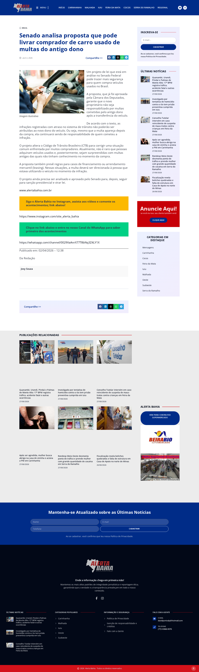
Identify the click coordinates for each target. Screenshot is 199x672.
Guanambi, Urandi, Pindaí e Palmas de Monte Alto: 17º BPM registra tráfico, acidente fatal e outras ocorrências (163, 84)
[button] (109, 57)
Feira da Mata (112, 7)
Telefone (162, 626)
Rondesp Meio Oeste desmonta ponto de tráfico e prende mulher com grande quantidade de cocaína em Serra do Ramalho (164, 163)
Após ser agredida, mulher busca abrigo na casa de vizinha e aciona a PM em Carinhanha (164, 143)
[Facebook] (180, 8)
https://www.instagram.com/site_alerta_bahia (49, 216)
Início (62, 7)
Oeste (145, 279)
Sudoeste (147, 285)
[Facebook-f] (96, 598)
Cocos (127, 7)
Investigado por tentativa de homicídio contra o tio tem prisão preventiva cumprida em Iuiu (163, 104)
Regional (163, 7)
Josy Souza (27, 268)
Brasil (24, 28)
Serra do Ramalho (144, 7)
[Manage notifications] (193, 668)
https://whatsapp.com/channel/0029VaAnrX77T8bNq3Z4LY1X (59, 242)
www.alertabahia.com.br (35, 190)
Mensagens (148, 247)
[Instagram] (185, 8)
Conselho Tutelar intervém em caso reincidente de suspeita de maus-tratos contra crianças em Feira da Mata (163, 125)
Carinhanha (75, 7)
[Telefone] (154, 627)
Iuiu (100, 7)
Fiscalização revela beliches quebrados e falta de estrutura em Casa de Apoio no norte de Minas (163, 183)
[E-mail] (154, 618)
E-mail (160, 618)
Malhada (90, 7)
